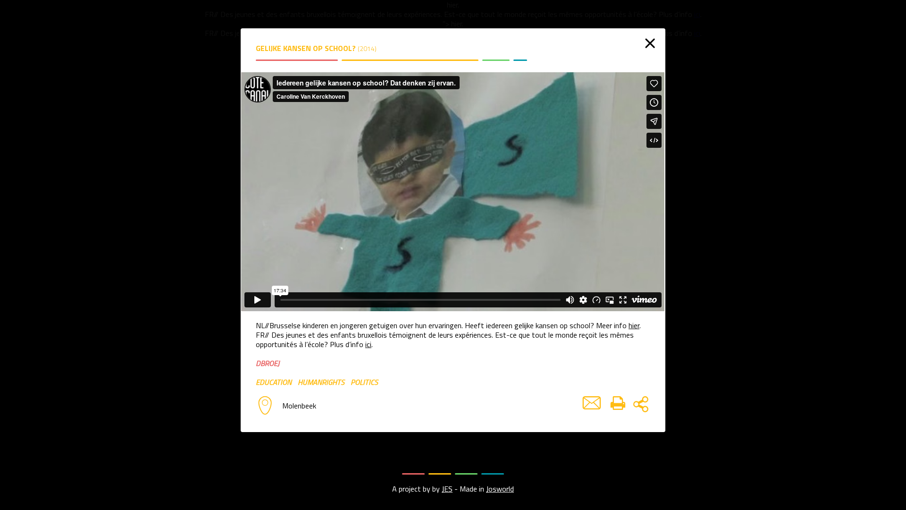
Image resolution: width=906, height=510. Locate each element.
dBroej (267, 363)
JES (447, 488)
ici (368, 344)
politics (364, 382)
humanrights (321, 382)
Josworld (500, 488)
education (274, 382)
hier (634, 325)
